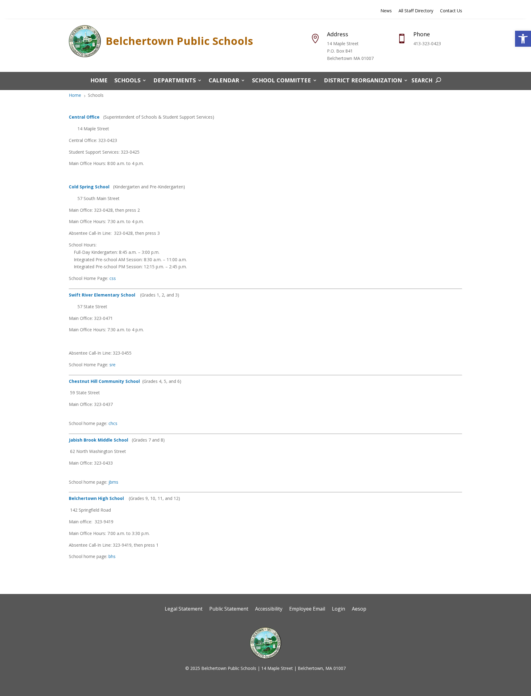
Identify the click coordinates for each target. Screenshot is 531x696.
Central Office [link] (84, 117)
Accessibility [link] (268, 609)
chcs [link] (112, 423)
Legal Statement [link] (184, 609)
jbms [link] (113, 482)
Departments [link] (174, 81)
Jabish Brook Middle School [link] (98, 440)
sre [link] (112, 365)
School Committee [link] (281, 81)
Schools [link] (127, 81)
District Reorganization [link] (363, 81)
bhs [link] (112, 556)
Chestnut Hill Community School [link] (104, 381)
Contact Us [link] (451, 11)
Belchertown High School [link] (96, 498)
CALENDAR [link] (224, 81)
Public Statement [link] (228, 609)
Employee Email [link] (307, 609)
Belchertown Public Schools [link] (179, 41)
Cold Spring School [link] (89, 187)
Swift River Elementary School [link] (102, 295)
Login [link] (338, 609)
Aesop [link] (359, 609)
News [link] (386, 11)
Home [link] (99, 81)
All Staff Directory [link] (416, 11)
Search (422, 80)
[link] (523, 39)
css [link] (112, 278)
